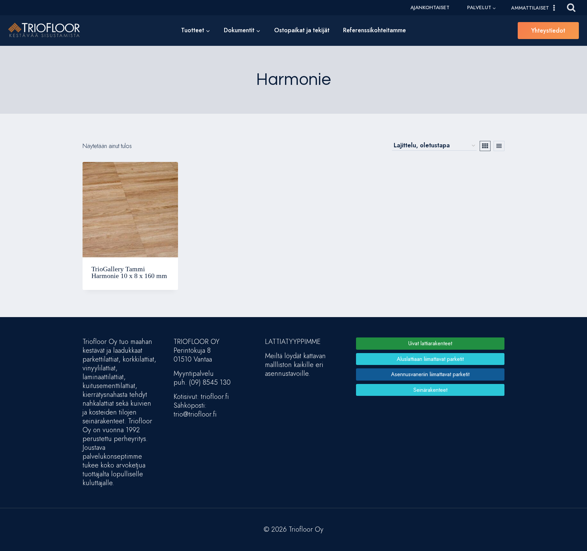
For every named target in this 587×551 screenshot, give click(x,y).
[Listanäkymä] (499, 146)
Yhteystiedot (548, 30)
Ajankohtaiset (429, 7)
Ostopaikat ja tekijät (302, 30)
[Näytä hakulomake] (571, 7)
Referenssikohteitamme (374, 30)
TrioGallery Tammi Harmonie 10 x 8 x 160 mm (129, 272)
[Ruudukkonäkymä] (485, 146)
